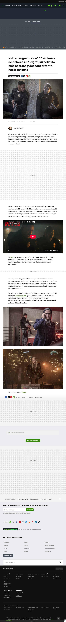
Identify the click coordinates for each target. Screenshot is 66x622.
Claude (50, 499)
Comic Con (39, 397)
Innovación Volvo (36, 21)
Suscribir (30, 509)
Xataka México (7, 607)
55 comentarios (15, 76)
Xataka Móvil (7, 578)
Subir (58, 569)
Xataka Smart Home (7, 583)
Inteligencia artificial (50, 548)
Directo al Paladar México (45, 608)
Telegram (55, 6)
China (6, 47)
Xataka (5, 576)
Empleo (26, 551)
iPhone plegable (34, 499)
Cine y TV (24, 397)
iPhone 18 (47, 47)
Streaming (6, 542)
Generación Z (39, 47)
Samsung (26, 548)
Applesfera (6, 581)
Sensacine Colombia (31, 610)
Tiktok (52, 6)
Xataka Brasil (7, 609)
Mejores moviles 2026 (22, 499)
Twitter (63, 6)
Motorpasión (56, 576)
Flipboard (27, 76)
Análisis (26, 542)
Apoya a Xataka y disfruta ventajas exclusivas (30, 529)
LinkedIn (36, 522)
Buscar (60, 562)
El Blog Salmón (19, 593)
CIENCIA (26, 5)
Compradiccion (7, 597)
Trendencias (7, 593)
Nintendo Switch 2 (23, 47)
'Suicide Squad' (20, 296)
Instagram (57, 6)
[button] (18, 128)
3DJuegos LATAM (20, 607)
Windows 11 (48, 551)
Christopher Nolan (60, 47)
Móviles (6, 545)
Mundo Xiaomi (7, 586)
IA (52, 47)
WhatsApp (49, 6)
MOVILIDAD (33, 5)
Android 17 (43, 499)
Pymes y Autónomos (19, 595)
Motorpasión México (56, 608)
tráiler (12, 257)
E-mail (29, 76)
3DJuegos (18, 576)
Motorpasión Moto (57, 578)
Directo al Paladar (45, 576)
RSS (29, 522)
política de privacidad (25, 513)
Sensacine (31, 576)
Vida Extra (18, 578)
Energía (26, 545)
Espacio (47, 542)
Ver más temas (8, 555)
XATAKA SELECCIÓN (17, 5)
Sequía (32, 47)
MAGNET (40, 5)
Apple (5, 548)
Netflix (24, 392)
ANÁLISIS (7, 5)
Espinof (30, 578)
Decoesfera (7, 595)
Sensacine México (33, 607)
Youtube (60, 6)
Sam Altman (13, 47)
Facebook (22, 76)
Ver (33, 440)
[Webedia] (62, 1)
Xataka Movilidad (49, 545)
